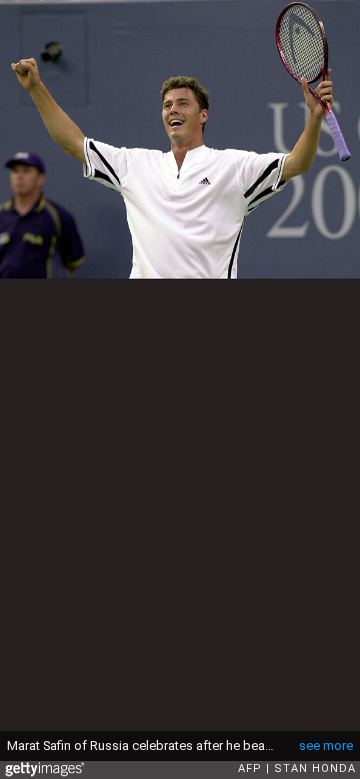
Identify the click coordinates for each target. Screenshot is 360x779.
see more (326, 745)
